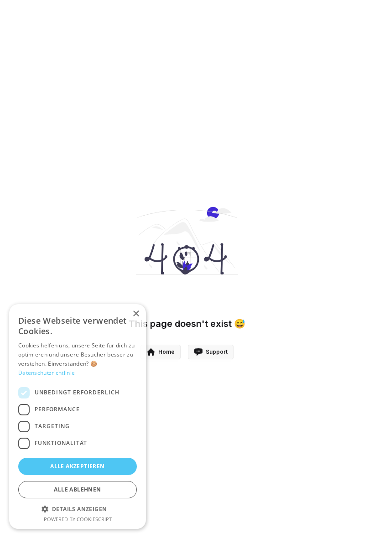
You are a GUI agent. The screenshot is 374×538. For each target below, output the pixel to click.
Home (166, 351)
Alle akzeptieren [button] (77, 466)
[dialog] (77, 416)
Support (217, 351)
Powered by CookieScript (78, 519)
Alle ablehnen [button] (77, 489)
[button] (77, 508)
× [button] (135, 313)
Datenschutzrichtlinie (46, 373)
